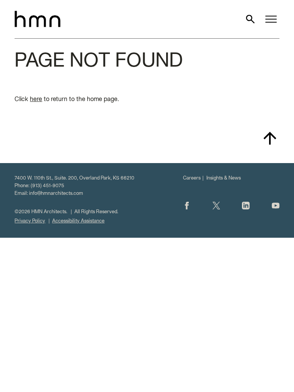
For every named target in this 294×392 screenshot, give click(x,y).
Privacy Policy (30, 221)
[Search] (250, 19)
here (36, 99)
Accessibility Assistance (78, 221)
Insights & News (223, 178)
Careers (192, 178)
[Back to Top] (269, 138)
